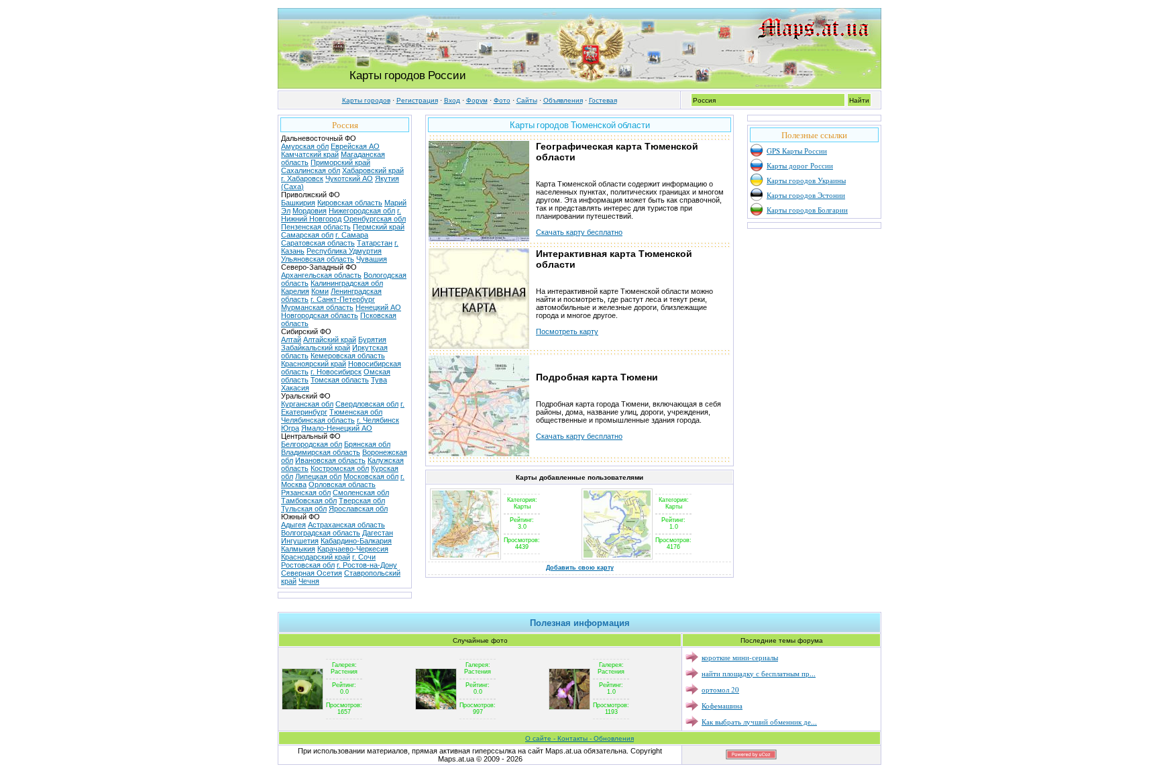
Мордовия (309, 211)
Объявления (563, 100)
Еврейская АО (355, 146)
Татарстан (374, 243)
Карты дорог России (800, 165)
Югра (290, 428)
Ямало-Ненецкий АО (336, 428)
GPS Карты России (797, 151)
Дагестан (377, 533)
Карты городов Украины (806, 180)
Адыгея (293, 525)
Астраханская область (346, 525)
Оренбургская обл (374, 219)
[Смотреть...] (302, 688)
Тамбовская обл (309, 501)
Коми (320, 291)
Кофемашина (722, 705)
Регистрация (417, 100)
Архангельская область (321, 275)
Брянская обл (367, 444)
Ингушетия (300, 541)
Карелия (295, 291)
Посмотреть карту (567, 331)
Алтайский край (329, 339)
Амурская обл (305, 146)
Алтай (291, 339)
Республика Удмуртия (344, 251)
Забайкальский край (315, 348)
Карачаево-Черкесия (352, 549)
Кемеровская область (348, 356)
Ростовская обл (308, 565)
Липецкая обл (318, 476)
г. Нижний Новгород (341, 215)
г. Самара (351, 235)
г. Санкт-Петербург (343, 299)
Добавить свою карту (580, 567)
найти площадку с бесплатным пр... (759, 673)
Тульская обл (304, 509)
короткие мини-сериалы (740, 657)
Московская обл (370, 476)
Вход (452, 100)
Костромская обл (340, 468)
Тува (379, 380)
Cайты (526, 100)
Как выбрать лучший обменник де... (759, 722)
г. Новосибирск (336, 372)
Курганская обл (307, 404)
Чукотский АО (349, 178)
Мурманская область (317, 307)
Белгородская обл (311, 444)
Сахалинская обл (310, 170)
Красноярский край (313, 364)
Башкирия (298, 203)
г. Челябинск (378, 420)
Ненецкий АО (378, 307)
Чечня (308, 581)
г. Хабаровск (302, 178)
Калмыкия (298, 549)
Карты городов (366, 100)
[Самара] (465, 557)
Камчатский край (310, 154)
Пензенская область (316, 227)
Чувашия (371, 259)
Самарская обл (307, 235)
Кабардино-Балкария (356, 541)
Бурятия (372, 339)
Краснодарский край (315, 557)
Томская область (340, 380)
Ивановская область (330, 460)
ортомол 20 (720, 689)
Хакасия (295, 388)
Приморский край (340, 162)
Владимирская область (320, 452)
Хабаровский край (373, 170)
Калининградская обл (347, 283)
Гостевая (603, 100)
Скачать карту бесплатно (579, 232)
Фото (502, 100)
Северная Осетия (311, 573)
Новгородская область (319, 315)
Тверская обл (362, 501)
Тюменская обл (355, 412)
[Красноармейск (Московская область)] (617, 557)
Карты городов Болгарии (807, 210)
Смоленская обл (361, 492)
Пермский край (378, 227)
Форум (477, 100)
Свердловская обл (366, 404)
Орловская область (342, 484)
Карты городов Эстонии (806, 195)
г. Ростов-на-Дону (367, 565)
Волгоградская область (320, 533)
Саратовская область (318, 243)
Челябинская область (318, 420)
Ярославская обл (358, 509)
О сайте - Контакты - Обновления (579, 738)
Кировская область (349, 203)
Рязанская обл (306, 492)
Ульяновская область (317, 259)
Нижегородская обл (362, 211)
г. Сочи (364, 557)
